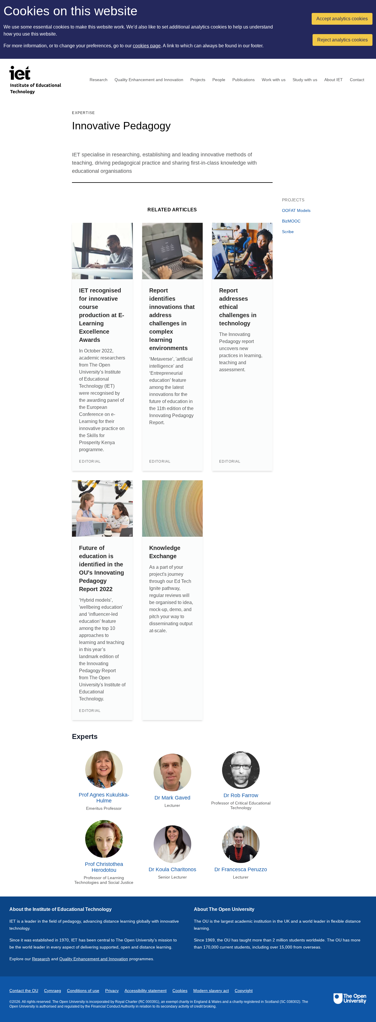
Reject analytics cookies (342, 39)
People (218, 79)
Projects (197, 79)
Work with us (274, 79)
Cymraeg (52, 990)
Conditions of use (83, 990)
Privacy (112, 990)
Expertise (83, 113)
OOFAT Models (296, 210)
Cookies (179, 990)
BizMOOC (291, 221)
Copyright (244, 990)
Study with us (305, 79)
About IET (333, 79)
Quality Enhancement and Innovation (149, 79)
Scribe (288, 231)
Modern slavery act (211, 990)
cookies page (147, 45)
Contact (357, 79)
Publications (243, 79)
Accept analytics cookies (342, 18)
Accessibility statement (146, 990)
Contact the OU (23, 990)
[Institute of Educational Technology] (38, 80)
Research (99, 79)
